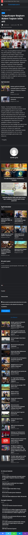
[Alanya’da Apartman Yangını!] (6, 421)
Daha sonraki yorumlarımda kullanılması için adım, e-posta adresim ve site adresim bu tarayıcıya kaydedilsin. (14, 304)
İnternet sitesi (4, 296)
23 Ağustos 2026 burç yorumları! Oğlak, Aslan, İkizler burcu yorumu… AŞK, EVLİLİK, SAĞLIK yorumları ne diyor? (18, 449)
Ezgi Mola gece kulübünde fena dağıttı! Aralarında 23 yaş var (18, 332)
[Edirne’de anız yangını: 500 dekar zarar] (21, 244)
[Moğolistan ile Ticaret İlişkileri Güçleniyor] (7, 229)
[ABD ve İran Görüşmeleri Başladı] (6, 427)
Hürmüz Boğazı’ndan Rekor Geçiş (11, 1)
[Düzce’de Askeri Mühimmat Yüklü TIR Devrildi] (7, 213)
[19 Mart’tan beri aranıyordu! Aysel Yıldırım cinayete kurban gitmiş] (6, 441)
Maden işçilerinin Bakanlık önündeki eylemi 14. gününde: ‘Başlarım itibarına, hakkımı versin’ (18, 324)
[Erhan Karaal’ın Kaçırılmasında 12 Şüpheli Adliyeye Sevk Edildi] (6, 407)
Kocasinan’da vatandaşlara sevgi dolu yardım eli (20, 220)
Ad (2, 285)
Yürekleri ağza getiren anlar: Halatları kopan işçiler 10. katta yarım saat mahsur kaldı (18, 458)
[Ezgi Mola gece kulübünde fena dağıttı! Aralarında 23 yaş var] (6, 333)
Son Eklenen (14, 317)
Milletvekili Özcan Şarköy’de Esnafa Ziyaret (19, 235)
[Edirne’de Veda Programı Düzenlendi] (6, 414)
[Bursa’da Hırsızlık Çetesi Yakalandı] (5, 99)
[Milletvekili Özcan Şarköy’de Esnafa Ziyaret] (21, 229)
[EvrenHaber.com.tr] (14, 4)
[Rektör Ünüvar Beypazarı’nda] (6, 394)
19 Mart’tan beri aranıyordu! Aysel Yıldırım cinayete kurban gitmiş (18, 440)
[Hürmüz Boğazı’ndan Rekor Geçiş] (6, 340)
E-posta (3, 291)
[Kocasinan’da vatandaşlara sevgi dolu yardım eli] (21, 213)
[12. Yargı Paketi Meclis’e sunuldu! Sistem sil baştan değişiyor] (7, 244)
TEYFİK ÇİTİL (6, 25)
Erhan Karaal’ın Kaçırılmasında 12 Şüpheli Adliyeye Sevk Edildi (18, 406)
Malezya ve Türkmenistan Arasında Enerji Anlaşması (18, 432)
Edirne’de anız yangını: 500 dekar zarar (21, 250)
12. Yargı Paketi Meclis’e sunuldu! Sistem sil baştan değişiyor (6, 251)
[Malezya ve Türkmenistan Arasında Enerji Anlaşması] (6, 434)
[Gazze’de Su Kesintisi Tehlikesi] (6, 400)
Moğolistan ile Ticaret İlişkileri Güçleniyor (7, 234)
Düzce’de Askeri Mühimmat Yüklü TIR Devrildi (6, 220)
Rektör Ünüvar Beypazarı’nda (15, 392)
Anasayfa (4, 9)
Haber (9, 9)
